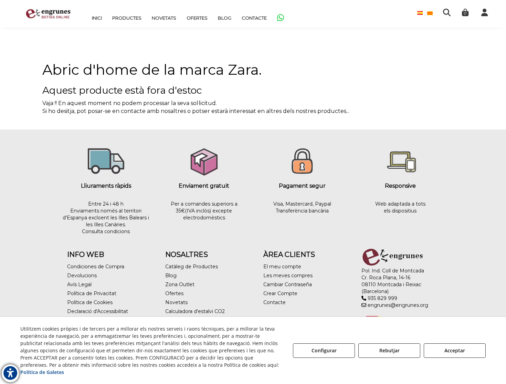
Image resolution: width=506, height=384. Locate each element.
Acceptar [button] (454, 350)
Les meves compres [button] (288, 275)
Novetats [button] (176, 302)
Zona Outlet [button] (179, 284)
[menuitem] (97, 18)
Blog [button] (171, 275)
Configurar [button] (324, 350)
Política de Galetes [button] (42, 372)
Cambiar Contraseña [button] (287, 284)
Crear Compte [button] (280, 293)
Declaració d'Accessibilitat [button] (97, 311)
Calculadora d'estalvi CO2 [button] (195, 311)
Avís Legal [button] (79, 284)
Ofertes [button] (174, 293)
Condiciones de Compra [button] (95, 266)
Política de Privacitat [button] (91, 293)
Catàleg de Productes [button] (191, 266)
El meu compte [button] (282, 266)
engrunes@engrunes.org (397, 305)
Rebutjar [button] (389, 350)
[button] (48, 13)
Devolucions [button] (82, 275)
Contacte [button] (274, 302)
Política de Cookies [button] (90, 302)
